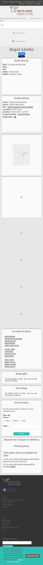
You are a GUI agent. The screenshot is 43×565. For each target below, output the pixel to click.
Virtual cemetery (29, 2)
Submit (21, 434)
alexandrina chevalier (13, 339)
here (13, 467)
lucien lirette (10, 354)
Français (37, 3)
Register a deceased (16, 2)
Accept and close (33, 556)
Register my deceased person (12, 500)
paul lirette (9, 360)
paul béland (9, 356)
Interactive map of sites (10, 527)
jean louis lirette (12, 345)
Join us (4, 530)
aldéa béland (10, 336)
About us (29, 3)
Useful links (6, 523)
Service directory (8, 505)
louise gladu (10, 349)
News (4, 518)
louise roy (9, 351)
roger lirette (10, 362)
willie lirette (10, 366)
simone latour (10, 364)
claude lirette (10, 341)
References (6, 521)
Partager (21, 53)
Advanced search (36, 18)
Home (5, 2)
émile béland (10, 343)
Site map (5, 525)
